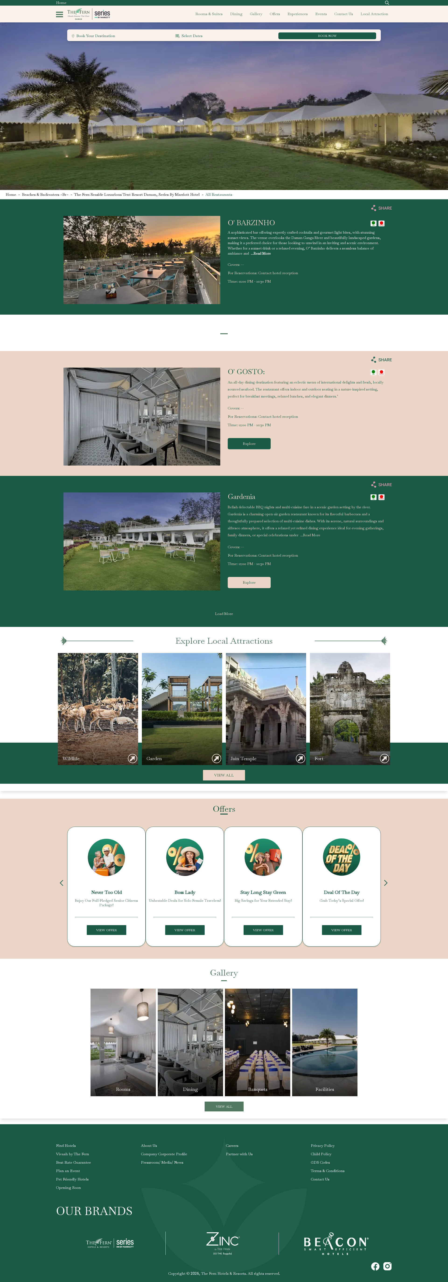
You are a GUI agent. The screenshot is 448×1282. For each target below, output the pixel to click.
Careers (232, 1145)
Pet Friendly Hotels (72, 1179)
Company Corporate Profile (164, 1154)
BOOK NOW (327, 36)
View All (224, 775)
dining (236, 13)
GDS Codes (320, 1162)
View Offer (106, 930)
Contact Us (320, 1179)
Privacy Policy (323, 1145)
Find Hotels (66, 1145)
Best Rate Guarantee (73, 1162)
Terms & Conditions (328, 1170)
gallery (256, 13)
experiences (297, 13)
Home (61, 2)
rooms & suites (209, 13)
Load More (224, 613)
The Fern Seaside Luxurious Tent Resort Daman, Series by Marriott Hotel (137, 194)
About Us (149, 1145)
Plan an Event (68, 1170)
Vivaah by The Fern (72, 1154)
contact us (343, 13)
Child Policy (321, 1154)
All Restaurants (219, 194)
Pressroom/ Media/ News (162, 1162)
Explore (249, 443)
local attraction (374, 13)
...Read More (261, 253)
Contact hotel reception (278, 272)
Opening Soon (68, 1187)
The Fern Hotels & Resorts (223, 1273)
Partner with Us (239, 1154)
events (321, 13)
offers (275, 13)
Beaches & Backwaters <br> (45, 194)
